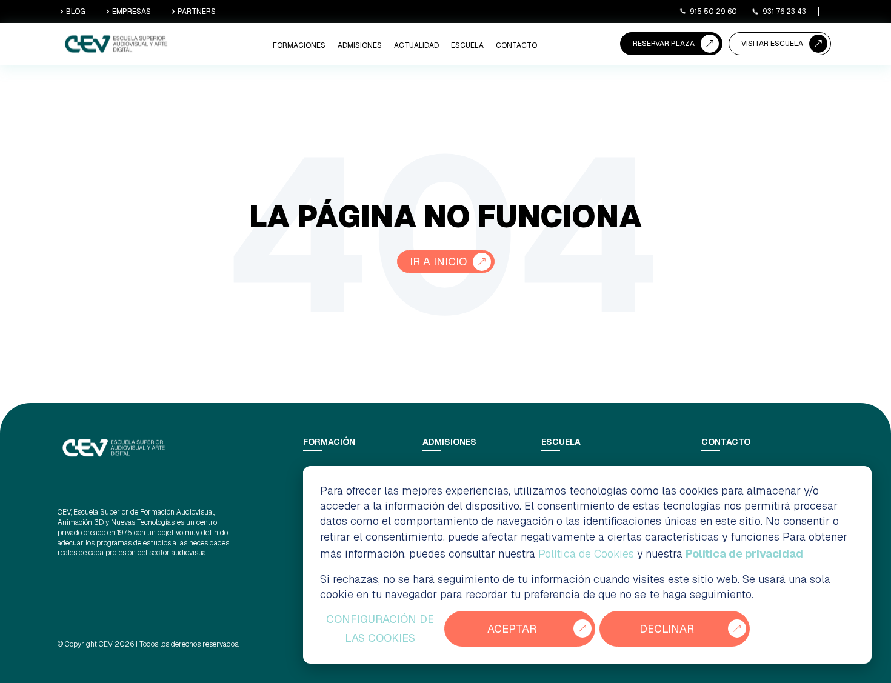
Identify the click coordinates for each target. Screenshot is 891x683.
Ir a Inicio (438, 261)
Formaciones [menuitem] (299, 45)
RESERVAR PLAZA (664, 43)
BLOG (75, 11)
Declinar (666, 629)
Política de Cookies (586, 554)
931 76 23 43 (784, 11)
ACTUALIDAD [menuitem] (416, 45)
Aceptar (511, 629)
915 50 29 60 (713, 11)
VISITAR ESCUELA (772, 43)
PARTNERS (197, 11)
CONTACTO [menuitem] (516, 45)
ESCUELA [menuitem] (467, 45)
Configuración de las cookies (380, 628)
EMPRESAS (131, 11)
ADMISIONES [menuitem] (360, 45)
